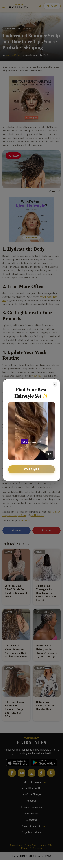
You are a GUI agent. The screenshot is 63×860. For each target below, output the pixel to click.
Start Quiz (31, 469)
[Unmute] (49, 454)
